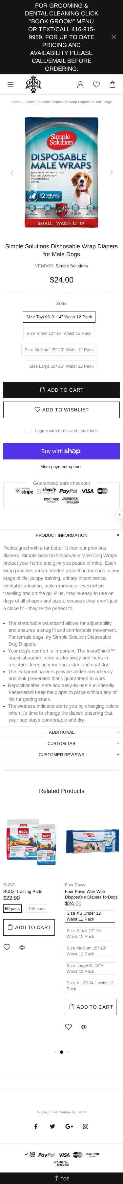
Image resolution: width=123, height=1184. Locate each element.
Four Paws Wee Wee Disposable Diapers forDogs (91, 894)
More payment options (61, 466)
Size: (61, 303)
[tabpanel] (31, 887)
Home (15, 102)
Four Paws (75, 884)
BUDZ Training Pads (22, 891)
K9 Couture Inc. (34, 84)
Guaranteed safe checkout (61, 482)
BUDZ (9, 884)
